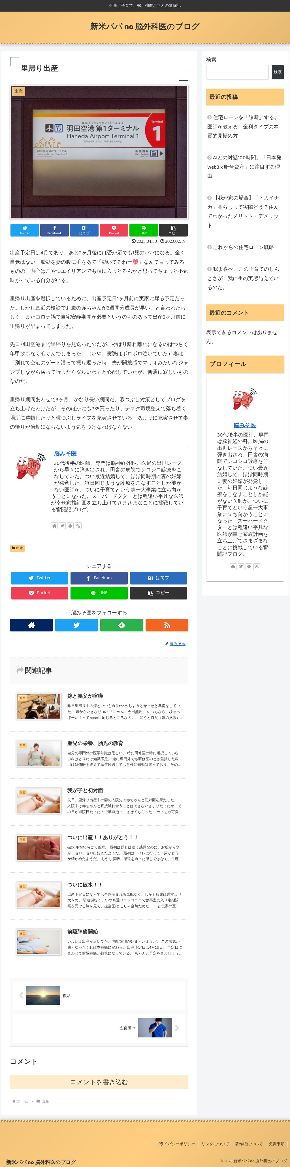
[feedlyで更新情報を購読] (70, 525)
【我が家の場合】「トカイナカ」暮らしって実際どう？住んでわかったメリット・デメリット (243, 211)
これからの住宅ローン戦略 (243, 248)
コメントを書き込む (99, 1082)
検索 (211, 60)
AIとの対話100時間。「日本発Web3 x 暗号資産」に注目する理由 (244, 167)
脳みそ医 (65, 454)
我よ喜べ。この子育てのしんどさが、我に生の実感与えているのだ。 (243, 278)
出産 (19, 548)
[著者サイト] (54, 525)
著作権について (249, 1144)
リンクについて (215, 1144)
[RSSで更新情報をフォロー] (78, 525)
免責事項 (277, 1144)
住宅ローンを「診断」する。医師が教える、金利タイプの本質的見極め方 (243, 127)
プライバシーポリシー (175, 1144)
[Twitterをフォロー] (62, 525)
